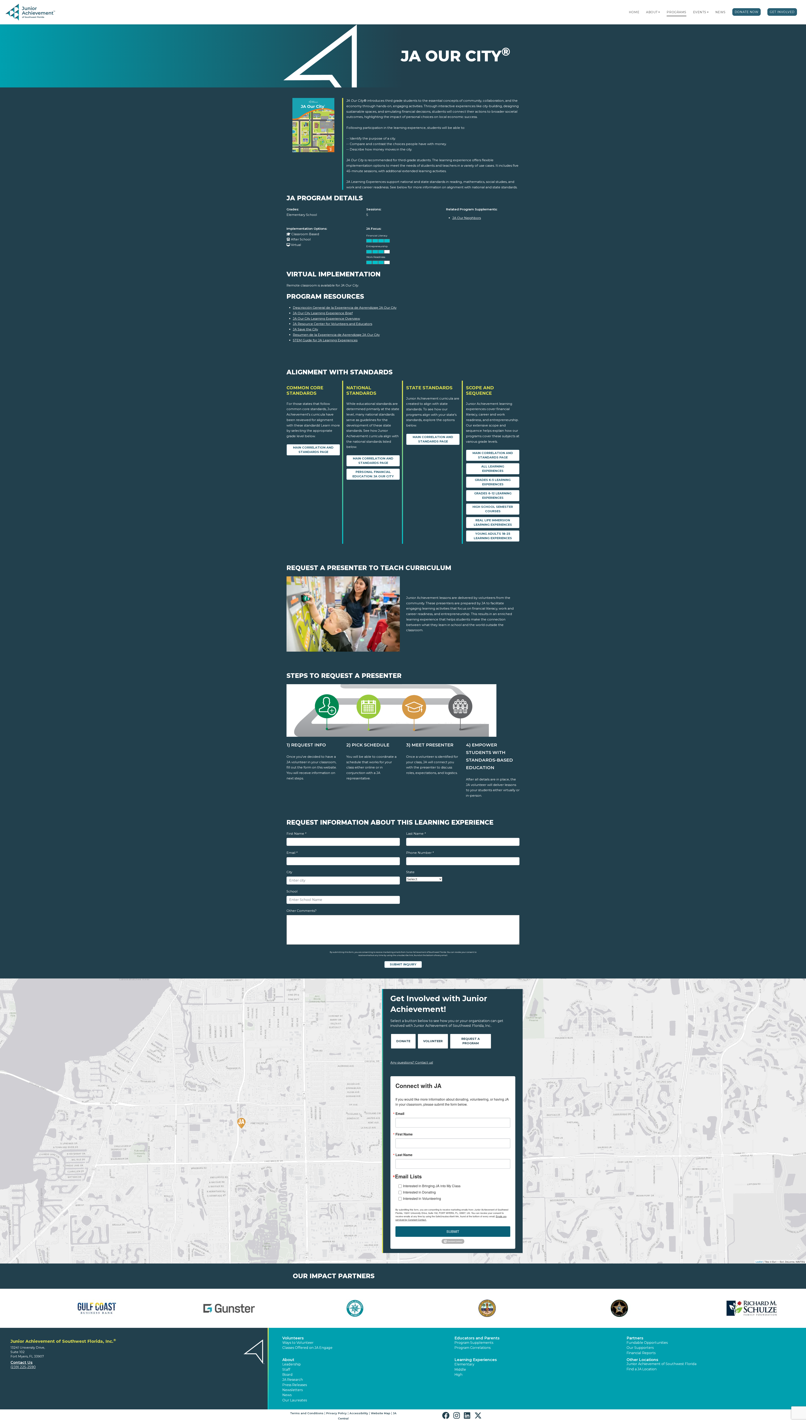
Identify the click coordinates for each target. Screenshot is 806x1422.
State (410, 872)
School (292, 891)
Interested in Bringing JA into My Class (432, 1185)
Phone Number (420, 853)
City (289, 872)
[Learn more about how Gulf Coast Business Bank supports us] (601, 1308)
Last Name (416, 834)
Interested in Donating (419, 1192)
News (720, 12)
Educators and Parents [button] (477, 1338)
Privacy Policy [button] (336, 1413)
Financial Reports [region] (641, 1353)
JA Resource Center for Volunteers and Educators (332, 324)
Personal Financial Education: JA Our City (373, 474)
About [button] (288, 1360)
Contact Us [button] (21, 1362)
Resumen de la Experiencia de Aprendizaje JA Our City (336, 335)
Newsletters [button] (292, 1390)
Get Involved (782, 12)
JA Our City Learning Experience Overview (326, 319)
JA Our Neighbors (466, 218)
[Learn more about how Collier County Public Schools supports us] (72, 1308)
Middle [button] (460, 1370)
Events (699, 12)
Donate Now (747, 12)
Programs (676, 12)
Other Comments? (302, 911)
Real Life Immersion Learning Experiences (493, 522)
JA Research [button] (292, 1380)
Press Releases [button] (294, 1385)
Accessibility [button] (358, 1413)
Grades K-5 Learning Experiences (493, 482)
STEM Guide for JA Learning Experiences (325, 340)
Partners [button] (635, 1338)
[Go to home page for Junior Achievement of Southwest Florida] (30, 12)
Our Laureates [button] (294, 1400)
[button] (659, 12)
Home (634, 12)
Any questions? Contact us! (411, 1062)
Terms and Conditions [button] (306, 1413)
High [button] (458, 1375)
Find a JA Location (642, 1369)
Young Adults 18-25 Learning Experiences (493, 536)
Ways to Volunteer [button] (298, 1343)
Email (292, 853)
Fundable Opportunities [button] (647, 1343)
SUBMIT (452, 1231)
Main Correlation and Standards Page (313, 450)
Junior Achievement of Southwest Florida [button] (661, 1364)
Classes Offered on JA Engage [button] (307, 1348)
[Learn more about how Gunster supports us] (734, 1308)
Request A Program (470, 1041)
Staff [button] (286, 1370)
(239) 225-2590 (23, 1367)
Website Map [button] (380, 1413)
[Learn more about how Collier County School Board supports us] (205, 1308)
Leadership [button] (291, 1364)
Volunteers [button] (293, 1338)
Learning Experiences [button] (475, 1360)
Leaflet (759, 1261)
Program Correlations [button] (472, 1348)
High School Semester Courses (492, 509)
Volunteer (433, 1041)
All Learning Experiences (492, 469)
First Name (296, 834)
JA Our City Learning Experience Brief (323, 313)
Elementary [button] (464, 1364)
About (652, 12)
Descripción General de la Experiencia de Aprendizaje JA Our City (344, 308)
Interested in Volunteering (422, 1198)
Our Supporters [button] (640, 1348)
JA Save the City (305, 329)
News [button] (287, 1395)
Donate (403, 1041)
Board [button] (287, 1375)
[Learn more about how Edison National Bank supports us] (337, 1308)
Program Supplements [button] (473, 1343)
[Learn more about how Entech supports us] (469, 1308)
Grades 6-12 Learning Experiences (493, 495)
